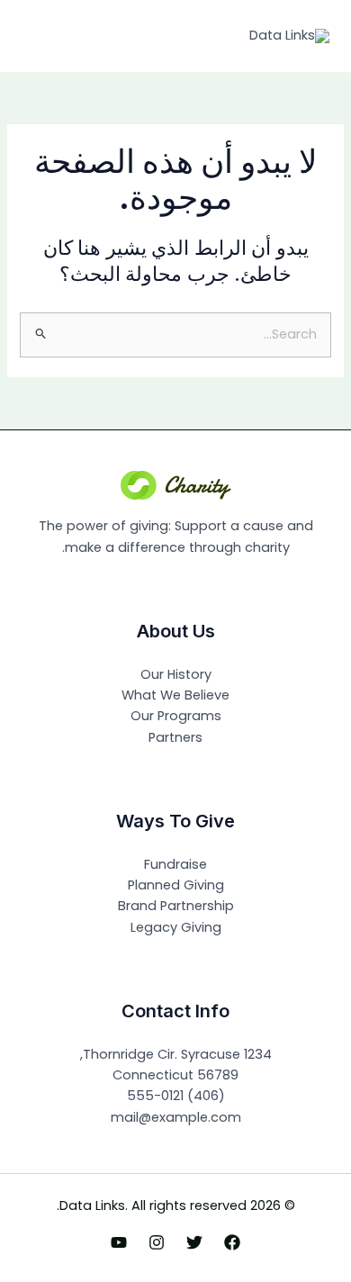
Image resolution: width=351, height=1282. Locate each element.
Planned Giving (176, 885)
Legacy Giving (175, 927)
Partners (175, 737)
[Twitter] (194, 1242)
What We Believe (176, 695)
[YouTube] (119, 1242)
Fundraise (175, 864)
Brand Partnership (176, 906)
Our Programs (175, 716)
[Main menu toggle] (40, 36)
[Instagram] (156, 1242)
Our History (176, 674)
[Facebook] (232, 1242)
